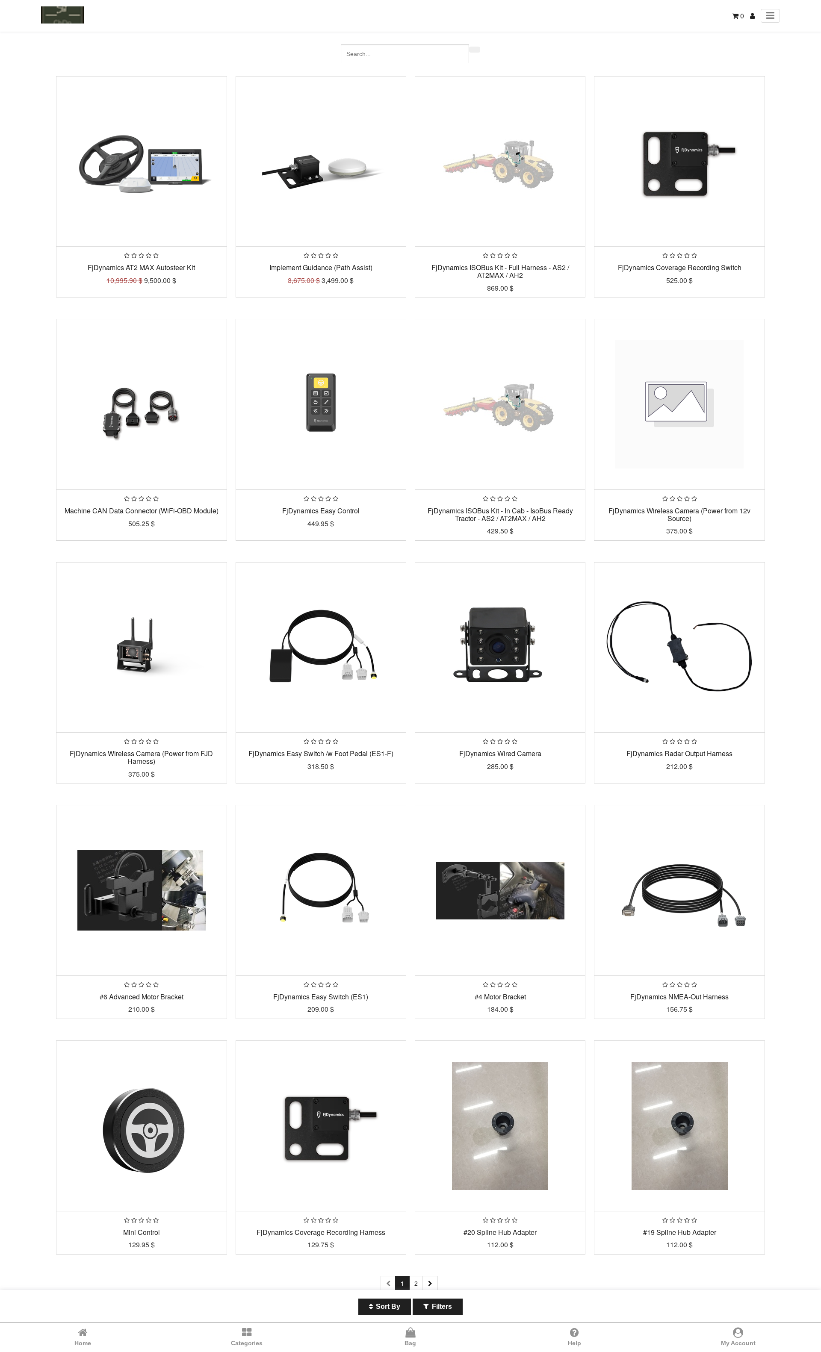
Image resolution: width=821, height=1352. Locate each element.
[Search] (474, 50)
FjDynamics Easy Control (321, 510)
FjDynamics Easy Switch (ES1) (320, 996)
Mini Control (141, 1232)
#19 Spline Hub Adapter (679, 1232)
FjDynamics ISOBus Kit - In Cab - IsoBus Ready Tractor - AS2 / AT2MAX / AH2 (500, 514)
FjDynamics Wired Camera (500, 753)
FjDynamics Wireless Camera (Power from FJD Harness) (141, 757)
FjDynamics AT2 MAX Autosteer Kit (141, 267)
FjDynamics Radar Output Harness (679, 753)
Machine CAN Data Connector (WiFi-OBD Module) (142, 510)
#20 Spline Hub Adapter (500, 1232)
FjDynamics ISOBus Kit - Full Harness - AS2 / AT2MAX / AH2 (500, 271)
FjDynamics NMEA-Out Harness (679, 996)
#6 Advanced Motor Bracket (141, 996)
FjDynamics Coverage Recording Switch (679, 267)
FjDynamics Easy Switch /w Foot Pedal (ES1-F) (320, 753)
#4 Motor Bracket (500, 996)
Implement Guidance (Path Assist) (320, 267)
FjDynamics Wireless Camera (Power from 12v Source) (679, 514)
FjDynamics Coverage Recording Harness (321, 1232)
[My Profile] (752, 16)
